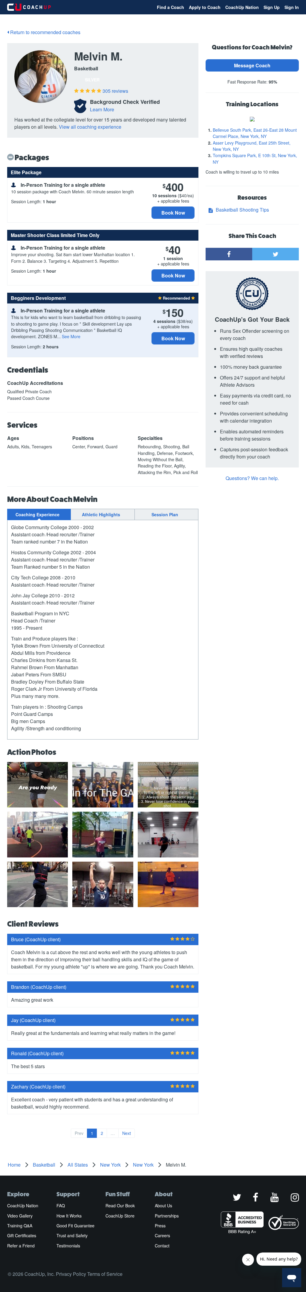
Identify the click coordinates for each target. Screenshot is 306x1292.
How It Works (69, 1216)
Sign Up (272, 7)
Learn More (102, 109)
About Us (163, 1206)
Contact (162, 1246)
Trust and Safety (72, 1235)
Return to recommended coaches (44, 32)
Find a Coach (170, 7)
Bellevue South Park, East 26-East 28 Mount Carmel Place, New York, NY (255, 133)
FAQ (60, 1206)
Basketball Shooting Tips (242, 209)
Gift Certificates (21, 1235)
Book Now (173, 212)
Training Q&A (19, 1226)
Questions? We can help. (252, 478)
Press (160, 1226)
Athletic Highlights (101, 514)
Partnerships (167, 1216)
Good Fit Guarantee (75, 1226)
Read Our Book (120, 1206)
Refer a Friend (21, 1246)
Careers (162, 1235)
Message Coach (252, 65)
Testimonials (68, 1246)
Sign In (291, 7)
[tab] (39, 514)
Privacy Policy (71, 1273)
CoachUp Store (119, 1216)
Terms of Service (105, 1273)
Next (126, 1133)
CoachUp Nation (242, 7)
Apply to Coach (205, 7)
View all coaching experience (90, 126)
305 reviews (115, 90)
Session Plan (165, 514)
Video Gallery (20, 1216)
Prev (79, 1133)
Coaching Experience (37, 514)
